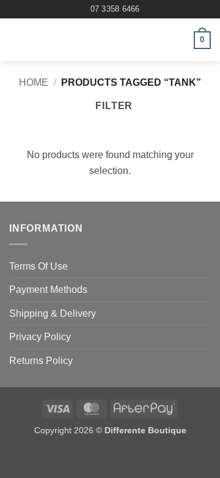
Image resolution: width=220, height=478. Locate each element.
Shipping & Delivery (52, 313)
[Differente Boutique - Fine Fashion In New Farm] (109, 39)
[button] (16, 40)
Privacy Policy (40, 337)
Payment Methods (48, 289)
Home (33, 82)
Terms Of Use (38, 266)
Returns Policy (41, 360)
